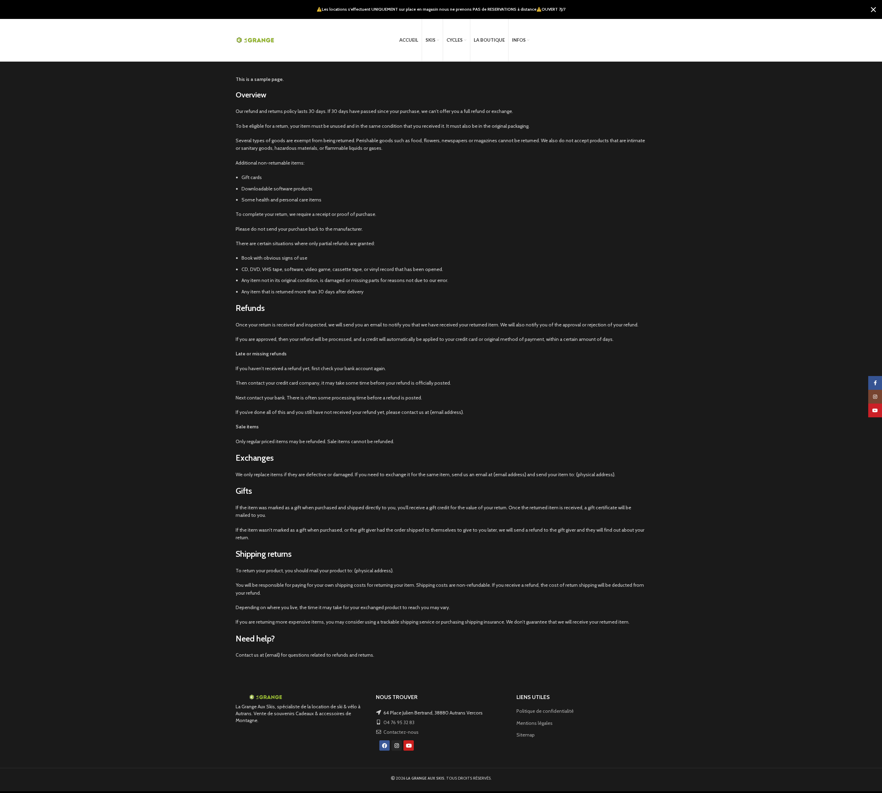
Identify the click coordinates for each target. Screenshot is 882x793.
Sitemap (525, 735)
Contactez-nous (401, 732)
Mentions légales (534, 723)
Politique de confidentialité (545, 711)
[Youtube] (408, 745)
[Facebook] (384, 745)
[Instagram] (396, 745)
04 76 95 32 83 (398, 722)
